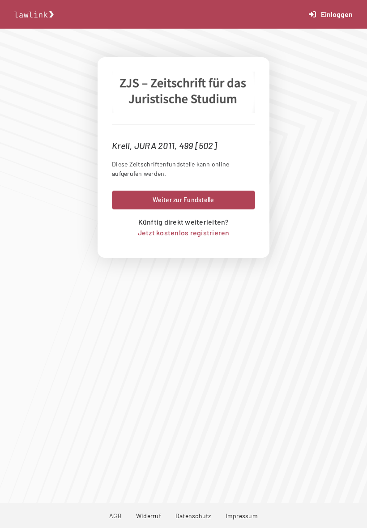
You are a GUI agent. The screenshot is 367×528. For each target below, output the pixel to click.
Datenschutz (193, 515)
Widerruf (148, 515)
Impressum (242, 515)
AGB (115, 515)
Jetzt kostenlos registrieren (184, 232)
